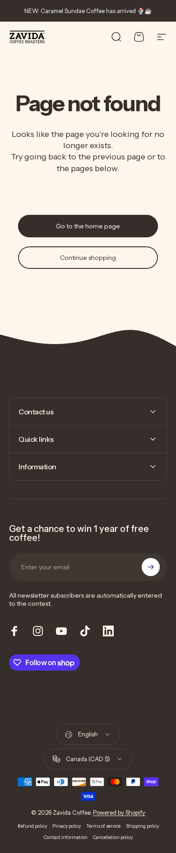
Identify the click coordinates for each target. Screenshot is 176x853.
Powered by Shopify (119, 812)
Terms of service (103, 826)
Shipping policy (142, 826)
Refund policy (32, 826)
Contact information (66, 837)
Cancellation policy (113, 837)
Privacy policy (66, 826)
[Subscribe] (151, 567)
